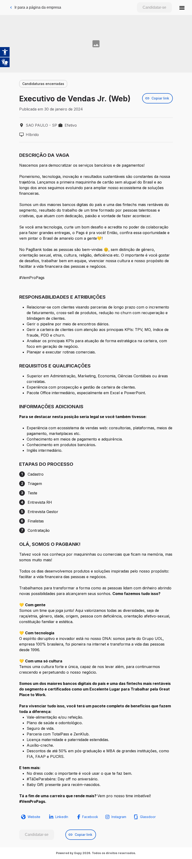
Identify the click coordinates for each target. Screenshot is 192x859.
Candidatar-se (154, 7)
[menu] (181, 7)
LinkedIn (61, 817)
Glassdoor (148, 817)
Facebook (90, 817)
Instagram (118, 817)
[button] (181, 7)
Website (34, 817)
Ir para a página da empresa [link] (38, 7)
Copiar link (160, 98)
